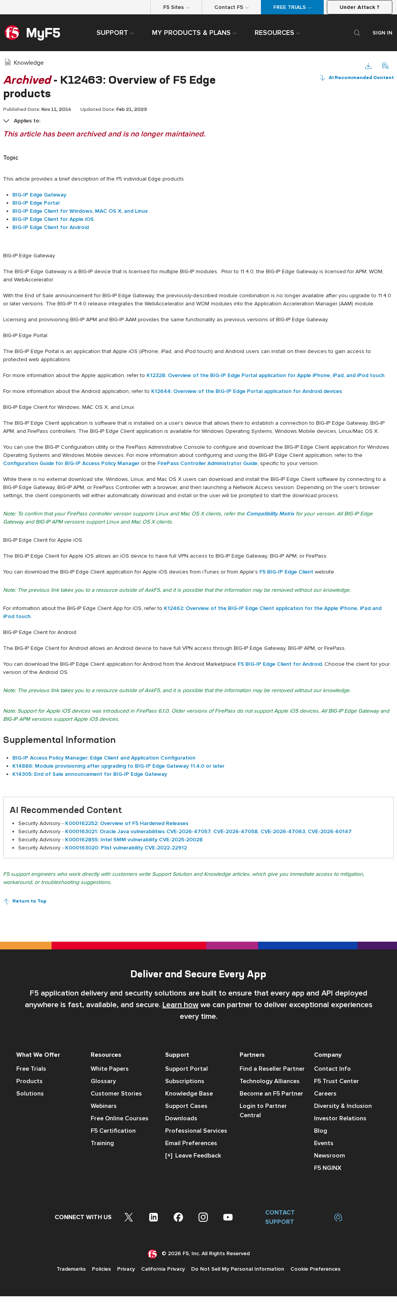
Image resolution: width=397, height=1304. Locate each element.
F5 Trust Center (336, 1081)
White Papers (110, 1069)
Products (29, 1081)
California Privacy (163, 1269)
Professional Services (196, 1131)
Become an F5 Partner (271, 1093)
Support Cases (186, 1106)
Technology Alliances (270, 1081)
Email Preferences (191, 1143)
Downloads (181, 1118)
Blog (320, 1131)
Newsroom (329, 1155)
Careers (325, 1093)
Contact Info (332, 1069)
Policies (101, 1269)
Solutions (30, 1093)
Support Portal (186, 1069)
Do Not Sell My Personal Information (237, 1269)
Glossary (103, 1081)
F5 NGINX (328, 1168)
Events (323, 1143)
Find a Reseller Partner (272, 1069)
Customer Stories (116, 1093)
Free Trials (31, 1069)
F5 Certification (113, 1131)
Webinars (104, 1106)
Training (102, 1143)
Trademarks (71, 1269)
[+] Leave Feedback (193, 1155)
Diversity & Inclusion (343, 1106)
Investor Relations (340, 1118)
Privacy (126, 1269)
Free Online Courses (119, 1118)
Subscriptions (184, 1081)
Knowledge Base (189, 1093)
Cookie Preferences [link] (315, 1269)
